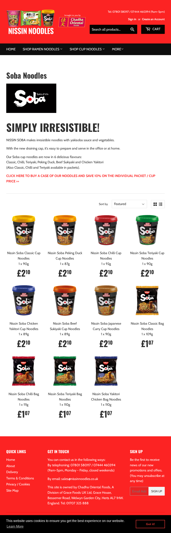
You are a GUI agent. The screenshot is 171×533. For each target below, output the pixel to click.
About (10, 466)
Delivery (12, 472)
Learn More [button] (15, 526)
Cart (156, 29)
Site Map (12, 490)
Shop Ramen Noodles (41, 49)
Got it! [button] (150, 524)
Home (11, 49)
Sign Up (156, 491)
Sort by (103, 204)
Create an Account (153, 19)
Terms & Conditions (20, 478)
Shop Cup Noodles (86, 49)
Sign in (132, 19)
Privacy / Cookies (18, 484)
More (116, 49)
